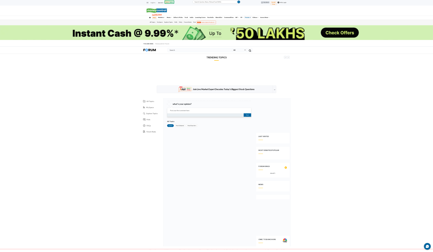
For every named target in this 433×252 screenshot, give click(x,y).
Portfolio (210, 17)
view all (273, 173)
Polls (175, 22)
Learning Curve (200, 17)
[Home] (150, 17)
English (153, 2)
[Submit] (238, 2)
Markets (161, 17)
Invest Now (264, 17)
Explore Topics (168, 22)
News (169, 17)
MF (236, 17)
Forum (247, 17)
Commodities (229, 17)
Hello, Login (282, 2)
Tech (186, 17)
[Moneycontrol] (157, 10)
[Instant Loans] (169, 2)
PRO (154, 17)
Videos (255, 17)
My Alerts (266, 2)
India (191, 17)
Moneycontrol (159, 44)
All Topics (152, 22)
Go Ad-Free (274, 3)
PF (241, 17)
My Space (160, 22)
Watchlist (218, 17)
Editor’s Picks (178, 17)
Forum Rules (188, 22)
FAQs (180, 22)
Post (194, 22)
